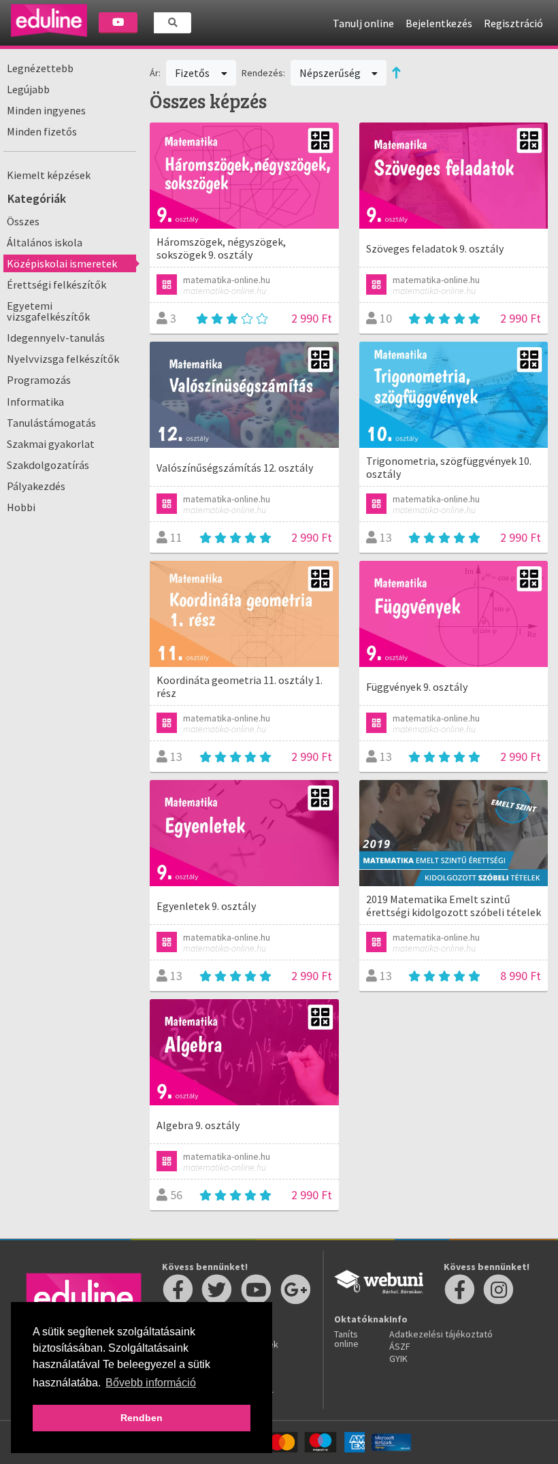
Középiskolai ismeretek (62, 263)
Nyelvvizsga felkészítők (63, 358)
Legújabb (28, 89)
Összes (23, 221)
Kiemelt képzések (49, 175)
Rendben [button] (141, 1417)
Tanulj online (363, 23)
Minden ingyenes (46, 110)
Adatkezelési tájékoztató (441, 1334)
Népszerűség (331, 73)
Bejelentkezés (439, 23)
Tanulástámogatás (51, 422)
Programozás (39, 380)
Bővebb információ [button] (150, 1382)
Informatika (35, 401)
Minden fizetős (42, 131)
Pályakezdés (36, 486)
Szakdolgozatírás (48, 465)
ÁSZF (399, 1346)
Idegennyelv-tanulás (56, 337)
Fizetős (193, 73)
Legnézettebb (40, 68)
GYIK (398, 1358)
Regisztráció (513, 23)
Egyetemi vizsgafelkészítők (48, 311)
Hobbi (21, 507)
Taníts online (346, 1339)
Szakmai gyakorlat (51, 444)
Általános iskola (44, 242)
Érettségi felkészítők (56, 284)
